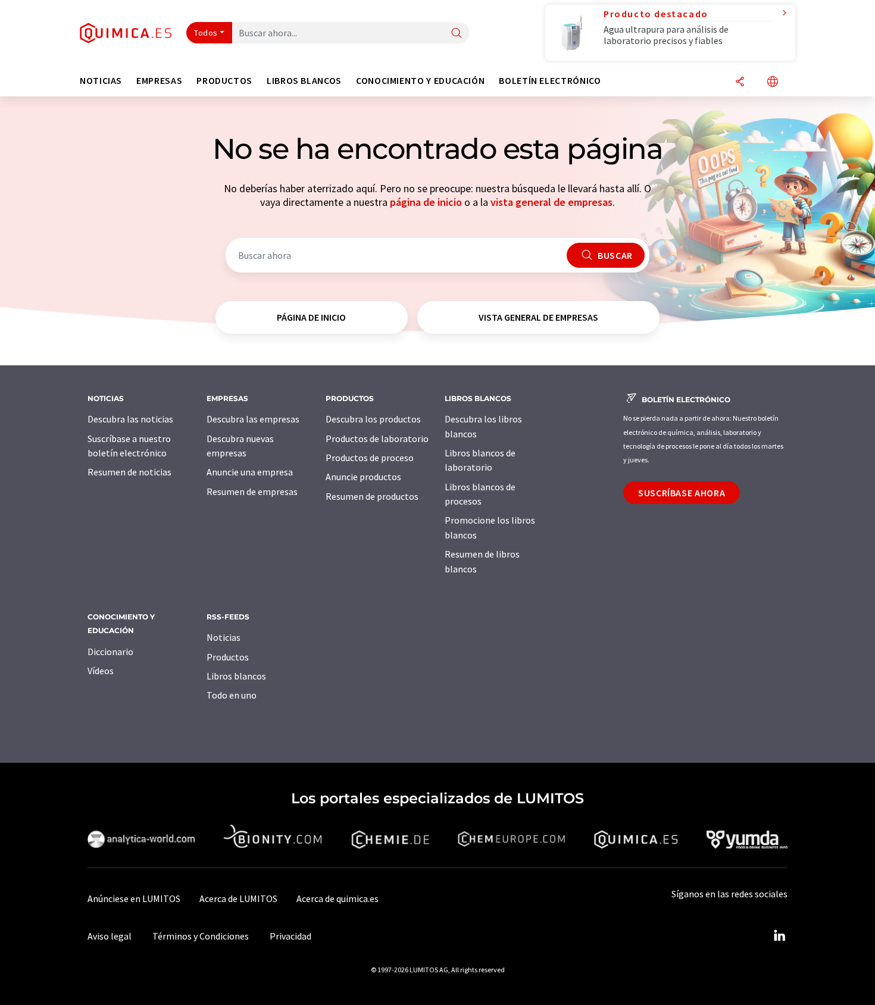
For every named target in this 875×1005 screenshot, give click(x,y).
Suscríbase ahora (681, 493)
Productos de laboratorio (377, 438)
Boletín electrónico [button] (550, 80)
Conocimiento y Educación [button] (420, 80)
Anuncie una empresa (250, 472)
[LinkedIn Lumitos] (779, 936)
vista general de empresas (551, 202)
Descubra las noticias (130, 419)
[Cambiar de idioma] (772, 82)
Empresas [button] (159, 80)
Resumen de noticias (129, 472)
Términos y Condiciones (200, 936)
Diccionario (110, 652)
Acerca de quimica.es (337, 898)
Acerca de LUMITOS (238, 898)
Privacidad (290, 936)
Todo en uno (232, 695)
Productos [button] (224, 80)
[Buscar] (456, 33)
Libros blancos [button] (304, 80)
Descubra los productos (373, 419)
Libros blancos (236, 676)
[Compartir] (740, 82)
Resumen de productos (372, 496)
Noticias (223, 637)
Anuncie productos (363, 477)
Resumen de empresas (252, 491)
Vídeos (101, 671)
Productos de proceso (370, 458)
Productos (228, 657)
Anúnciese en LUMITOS (134, 898)
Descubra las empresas (253, 419)
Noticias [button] (101, 80)
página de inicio (426, 202)
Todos (206, 32)
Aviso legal (110, 936)
